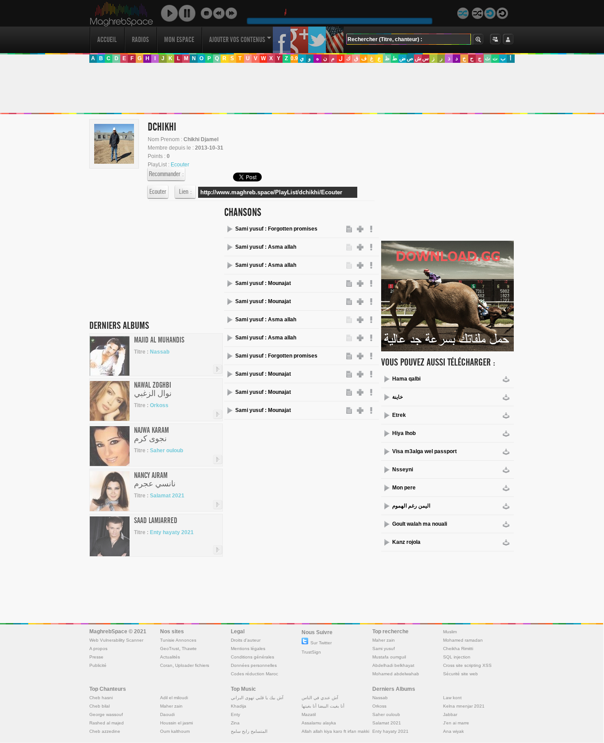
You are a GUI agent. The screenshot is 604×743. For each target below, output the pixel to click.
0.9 (294, 58)
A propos (98, 648)
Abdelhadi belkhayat (393, 665)
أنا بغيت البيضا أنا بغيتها (323, 706)
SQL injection (456, 656)
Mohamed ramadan (463, 640)
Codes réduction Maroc (254, 673)
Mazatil (309, 714)
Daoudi (167, 714)
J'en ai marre (456, 722)
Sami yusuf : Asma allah (265, 247)
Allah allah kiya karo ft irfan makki (335, 731)
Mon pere (404, 488)
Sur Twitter (321, 642)
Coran (166, 665)
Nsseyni (402, 469)
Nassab (159, 352)
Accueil (107, 39)
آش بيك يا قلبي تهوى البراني (257, 697)
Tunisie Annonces (178, 640)
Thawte (189, 648)
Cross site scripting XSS (467, 665)
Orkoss (159, 405)
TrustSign (311, 652)
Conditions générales (252, 656)
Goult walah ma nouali (419, 524)
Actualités (170, 656)
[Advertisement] (301, 88)
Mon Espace (179, 39)
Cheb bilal (99, 706)
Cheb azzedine (104, 731)
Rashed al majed (106, 722)
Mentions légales (248, 648)
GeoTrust (169, 648)
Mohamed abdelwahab (395, 673)
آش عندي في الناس (320, 697)
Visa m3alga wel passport (424, 451)
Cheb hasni (101, 697)
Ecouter (157, 192)
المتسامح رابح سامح (249, 731)
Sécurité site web (460, 673)
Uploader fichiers (192, 665)
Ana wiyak (453, 731)
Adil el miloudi (174, 697)
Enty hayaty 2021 (172, 532)
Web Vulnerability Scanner (116, 640)
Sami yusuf (383, 648)
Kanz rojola (406, 542)
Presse (96, 656)
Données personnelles (254, 665)
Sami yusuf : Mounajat (263, 283)
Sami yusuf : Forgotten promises (276, 229)
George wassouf (106, 714)
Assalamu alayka (319, 722)
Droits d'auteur (245, 640)
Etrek (399, 415)
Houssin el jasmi (176, 722)
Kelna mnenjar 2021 (464, 706)
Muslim (450, 631)
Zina (235, 722)
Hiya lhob (404, 433)
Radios (140, 39)
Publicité (98, 665)
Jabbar (450, 714)
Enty (235, 714)
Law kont (452, 697)
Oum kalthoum (175, 731)
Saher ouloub (166, 450)
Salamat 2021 (167, 496)
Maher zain (383, 640)
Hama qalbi (406, 379)
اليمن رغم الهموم (411, 506)
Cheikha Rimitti (458, 648)
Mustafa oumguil (389, 656)
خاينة (397, 397)
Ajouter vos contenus (237, 39)
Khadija (238, 706)
